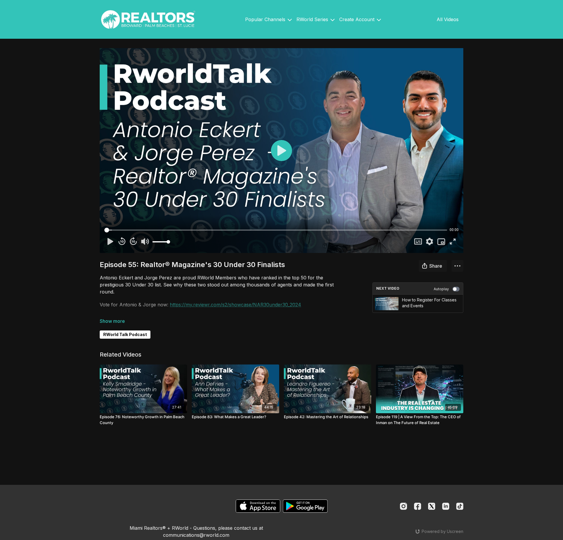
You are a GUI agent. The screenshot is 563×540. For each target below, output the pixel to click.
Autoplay (441, 289)
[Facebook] (417, 506)
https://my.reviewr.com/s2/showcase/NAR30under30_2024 (235, 305)
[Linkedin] (445, 506)
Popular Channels (266, 19)
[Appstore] (257, 506)
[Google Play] (305, 506)
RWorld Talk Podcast (125, 334)
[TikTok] (459, 506)
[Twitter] (431, 506)
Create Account (357, 19)
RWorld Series (313, 19)
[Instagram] (403, 506)
